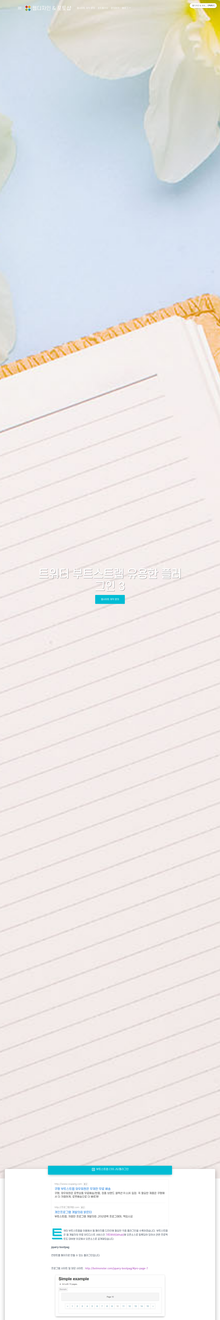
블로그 (125, 8)
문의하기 (115, 8)
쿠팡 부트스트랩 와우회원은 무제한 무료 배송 (83, 1189)
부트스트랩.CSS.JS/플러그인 (110, 1169)
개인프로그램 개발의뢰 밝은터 (73, 1212)
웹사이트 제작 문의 (86, 8)
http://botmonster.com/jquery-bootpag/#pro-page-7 (116, 1268)
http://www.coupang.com (68, 1184)
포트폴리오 (103, 8)
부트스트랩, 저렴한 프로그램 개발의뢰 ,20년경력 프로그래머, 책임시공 (94, 1216)
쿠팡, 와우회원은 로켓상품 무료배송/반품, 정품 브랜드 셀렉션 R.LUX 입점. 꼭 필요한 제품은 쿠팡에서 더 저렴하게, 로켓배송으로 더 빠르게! (110, 1195)
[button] (194, 8)
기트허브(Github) (115, 1234)
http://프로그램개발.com (67, 1207)
